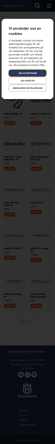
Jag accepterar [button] (27, 73)
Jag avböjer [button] (27, 80)
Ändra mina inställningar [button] (27, 88)
